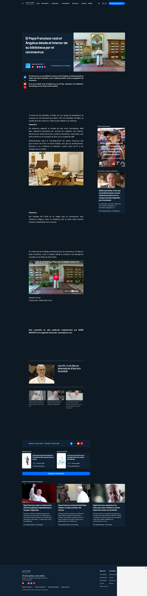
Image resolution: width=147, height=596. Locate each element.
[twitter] (35, 67)
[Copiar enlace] (25, 87)
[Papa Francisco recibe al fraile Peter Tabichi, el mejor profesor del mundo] (73, 493)
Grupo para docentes (116, 3)
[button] (23, 3)
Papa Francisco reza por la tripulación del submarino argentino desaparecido (54, 402)
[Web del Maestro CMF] (27, 65)
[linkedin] (40, 67)
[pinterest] (45, 67)
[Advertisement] (73, 19)
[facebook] (42, 67)
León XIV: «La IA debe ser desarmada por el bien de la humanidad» (69, 368)
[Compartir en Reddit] (25, 84)
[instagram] (37, 67)
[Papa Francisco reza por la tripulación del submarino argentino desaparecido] (55, 395)
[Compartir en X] (25, 80)
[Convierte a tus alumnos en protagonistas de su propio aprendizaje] (61, 460)
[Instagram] (28, 583)
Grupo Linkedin (65, 587)
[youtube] (32, 67)
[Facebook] (31, 583)
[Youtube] (23, 583)
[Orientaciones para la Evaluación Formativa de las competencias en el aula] (26, 460)
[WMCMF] (34, 583)
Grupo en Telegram (27, 587)
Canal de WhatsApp (53, 587)
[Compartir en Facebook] (25, 77)
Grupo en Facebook (40, 587)
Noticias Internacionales (106, 130)
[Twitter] (25, 583)
